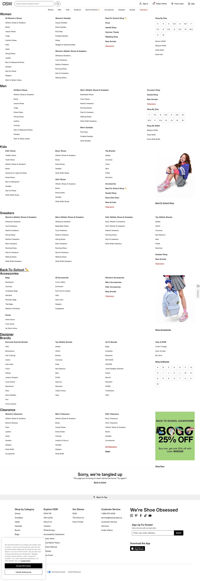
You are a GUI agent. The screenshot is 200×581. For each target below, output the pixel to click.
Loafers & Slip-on (61, 440)
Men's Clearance (62, 414)
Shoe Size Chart (112, 197)
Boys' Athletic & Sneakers (115, 221)
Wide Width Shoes (12, 195)
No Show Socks (11, 328)
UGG (107, 395)
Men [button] (59, 9)
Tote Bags (9, 304)
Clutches (8, 286)
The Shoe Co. (78, 517)
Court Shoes (85, 99)
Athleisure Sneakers (62, 55)
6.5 (185, 23)
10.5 (191, 29)
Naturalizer (9, 386)
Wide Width (159, 50)
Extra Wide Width (153, 139)
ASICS (157, 226)
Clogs (7, 36)
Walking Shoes (60, 77)
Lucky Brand (10, 382)
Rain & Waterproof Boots (14, 62)
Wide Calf (159, 54)
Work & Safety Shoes (13, 80)
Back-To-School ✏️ (93, 9)
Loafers (8, 58)
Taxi (6, 399)
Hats (57, 295)
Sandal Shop (110, 27)
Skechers (108, 177)
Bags (7, 277)
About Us (48, 521)
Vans (57, 395)
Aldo (7, 346)
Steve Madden (10, 395)
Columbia (108, 351)
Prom (107, 22)
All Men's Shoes (20, 90)
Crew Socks (9, 324)
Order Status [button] (107, 530)
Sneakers (19, 517)
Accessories (110, 183)
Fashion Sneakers (62, 64)
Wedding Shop (111, 36)
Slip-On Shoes (10, 71)
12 (163, 35)
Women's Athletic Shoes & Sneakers (70, 51)
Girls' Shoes (60, 179)
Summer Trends (112, 32)
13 (171, 120)
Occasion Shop (153, 90)
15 (183, 120)
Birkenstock (9, 351)
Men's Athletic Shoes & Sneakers (94, 90)
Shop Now (159, 466)
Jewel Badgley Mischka (114, 368)
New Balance (160, 235)
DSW (74, 513)
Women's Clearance (13, 414)
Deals (107, 451)
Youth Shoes (10, 159)
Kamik (107, 373)
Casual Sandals (61, 22)
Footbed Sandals (61, 36)
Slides (57, 40)
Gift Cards (48, 517)
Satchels (8, 295)
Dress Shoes (18, 112)
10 (185, 29)
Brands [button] (132, 9)
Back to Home (100, 482)
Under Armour (60, 390)
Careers (47, 526)
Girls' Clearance (111, 423)
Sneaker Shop (161, 254)
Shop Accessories (163, 329)
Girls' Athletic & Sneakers (115, 226)
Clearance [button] (143, 9)
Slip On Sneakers (111, 239)
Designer (121, 9)
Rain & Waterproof (12, 181)
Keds (57, 364)
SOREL (108, 386)
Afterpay (47, 551)
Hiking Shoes (10, 53)
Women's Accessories (114, 277)
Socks (8, 315)
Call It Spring (10, 355)
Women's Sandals (63, 18)
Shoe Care (59, 299)
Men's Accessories (113, 282)
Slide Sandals (85, 140)
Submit (178, 533)
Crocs (107, 164)
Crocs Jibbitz (60, 282)
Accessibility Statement (54, 534)
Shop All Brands (162, 361)
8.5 (168, 29)
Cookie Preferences (23, 572)
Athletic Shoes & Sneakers (15, 22)
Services (105, 526)
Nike (107, 168)
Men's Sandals (86, 127)
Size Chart (48, 555)
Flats (7, 44)
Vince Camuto (10, 404)
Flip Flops (59, 31)
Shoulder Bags (10, 299)
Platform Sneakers (12, 239)
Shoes (17, 513)
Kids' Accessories (113, 286)
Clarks (7, 360)
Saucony (58, 382)
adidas (107, 155)
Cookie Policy (25, 561)
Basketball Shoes (87, 94)
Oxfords (17, 125)
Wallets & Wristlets (12, 308)
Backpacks (9, 282)
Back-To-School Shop (164, 203)
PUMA (107, 173)
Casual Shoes (10, 31)
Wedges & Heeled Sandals (65, 44)
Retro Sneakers (11, 243)
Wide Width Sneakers (88, 121)
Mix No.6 (158, 355)
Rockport (108, 382)
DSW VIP (47, 513)
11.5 (160, 120)
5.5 (174, 23)
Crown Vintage (161, 346)
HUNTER (108, 364)
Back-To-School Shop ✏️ (116, 18)
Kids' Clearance (112, 414)
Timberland (109, 390)
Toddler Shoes (10, 155)
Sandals (8, 66)
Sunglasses (59, 308)
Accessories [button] (109, 9)
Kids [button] (67, 9)
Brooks (58, 355)
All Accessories (62, 277)
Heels (7, 49)
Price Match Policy (52, 542)
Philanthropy (49, 530)
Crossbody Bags (11, 291)
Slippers (8, 75)
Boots (7, 27)
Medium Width (160, 45)
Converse (108, 159)
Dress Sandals (60, 27)
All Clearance (111, 446)
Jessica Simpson (11, 377)
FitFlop (8, 373)
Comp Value (49, 538)
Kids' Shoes (10, 150)
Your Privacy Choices (58, 572)
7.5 (157, 29)
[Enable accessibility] (198, 286)
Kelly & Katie (160, 351)
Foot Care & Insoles (62, 291)
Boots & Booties (11, 423)
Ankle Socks (10, 319)
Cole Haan (9, 364)
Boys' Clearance (111, 418)
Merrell (108, 377)
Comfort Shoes (11, 40)
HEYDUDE (109, 360)
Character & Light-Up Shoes (16, 173)
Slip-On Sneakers (62, 73)
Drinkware (59, 286)
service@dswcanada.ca (111, 517)
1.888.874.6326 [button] (108, 513)
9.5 (180, 29)
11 (157, 35)
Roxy (7, 390)
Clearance (109, 46)
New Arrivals (110, 41)
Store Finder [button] (77, 521)
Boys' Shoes (60, 150)
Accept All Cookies (23, 566)
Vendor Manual (50, 546)
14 (177, 120)
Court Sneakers (61, 60)
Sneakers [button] (77, 9)
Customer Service (109, 521)
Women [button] (50, 9)
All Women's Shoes (13, 18)
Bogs (107, 346)
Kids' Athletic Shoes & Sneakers (119, 217)
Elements (108, 355)
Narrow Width (160, 41)
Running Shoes (61, 69)
